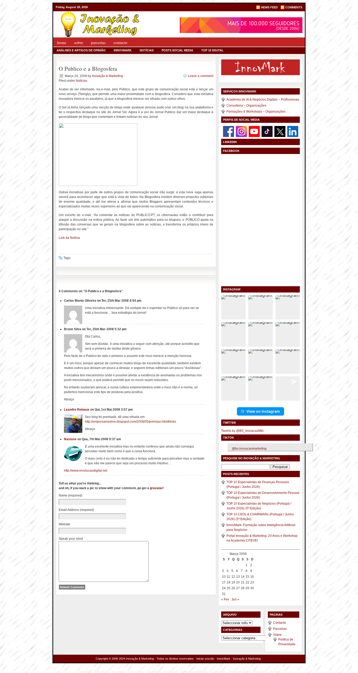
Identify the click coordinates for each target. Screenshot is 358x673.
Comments (293, 7)
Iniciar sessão (205, 658)
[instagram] (241, 131)
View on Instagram (263, 411)
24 (224, 588)
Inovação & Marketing (107, 76)
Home (61, 42)
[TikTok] (267, 131)
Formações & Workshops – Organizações (255, 111)
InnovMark (123, 50)
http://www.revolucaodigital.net (85, 470)
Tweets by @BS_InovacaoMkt (242, 431)
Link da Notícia (69, 238)
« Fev (225, 599)
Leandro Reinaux (76, 409)
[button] (233, 307)
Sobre (78, 42)
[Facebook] (229, 131)
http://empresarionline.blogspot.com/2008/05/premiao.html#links (130, 421)
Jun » (235, 599)
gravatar (156, 488)
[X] (280, 131)
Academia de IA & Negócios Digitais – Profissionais (262, 99)
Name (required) (70, 495)
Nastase (70, 439)
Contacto (120, 42)
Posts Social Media (177, 50)
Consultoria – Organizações (246, 105)
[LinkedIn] (293, 131)
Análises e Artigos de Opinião (81, 50)
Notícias (147, 50)
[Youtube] (254, 131)
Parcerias (98, 42)
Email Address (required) (76, 510)
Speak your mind (71, 538)
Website (64, 524)
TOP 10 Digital (212, 50)
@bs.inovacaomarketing (249, 448)
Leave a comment (200, 76)
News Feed (269, 7)
